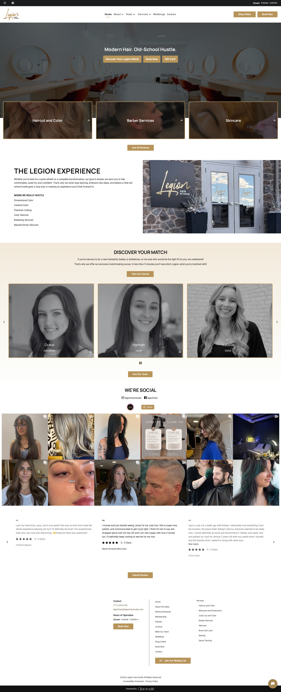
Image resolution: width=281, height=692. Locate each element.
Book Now (267, 14)
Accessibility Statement (133, 681)
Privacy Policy (151, 681)
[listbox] (119, 14)
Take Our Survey (140, 274)
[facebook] (13, 3)
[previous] (3, 322)
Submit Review (140, 575)
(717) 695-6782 (120, 605)
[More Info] (90, 352)
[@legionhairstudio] (130, 407)
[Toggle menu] (150, 14)
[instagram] (6, 3)
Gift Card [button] (170, 59)
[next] (277, 322)
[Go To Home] (11, 14)
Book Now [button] (152, 59)
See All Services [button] (140, 147)
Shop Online (244, 14)
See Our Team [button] (140, 374)
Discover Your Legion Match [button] (122, 59)
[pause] (140, 363)
